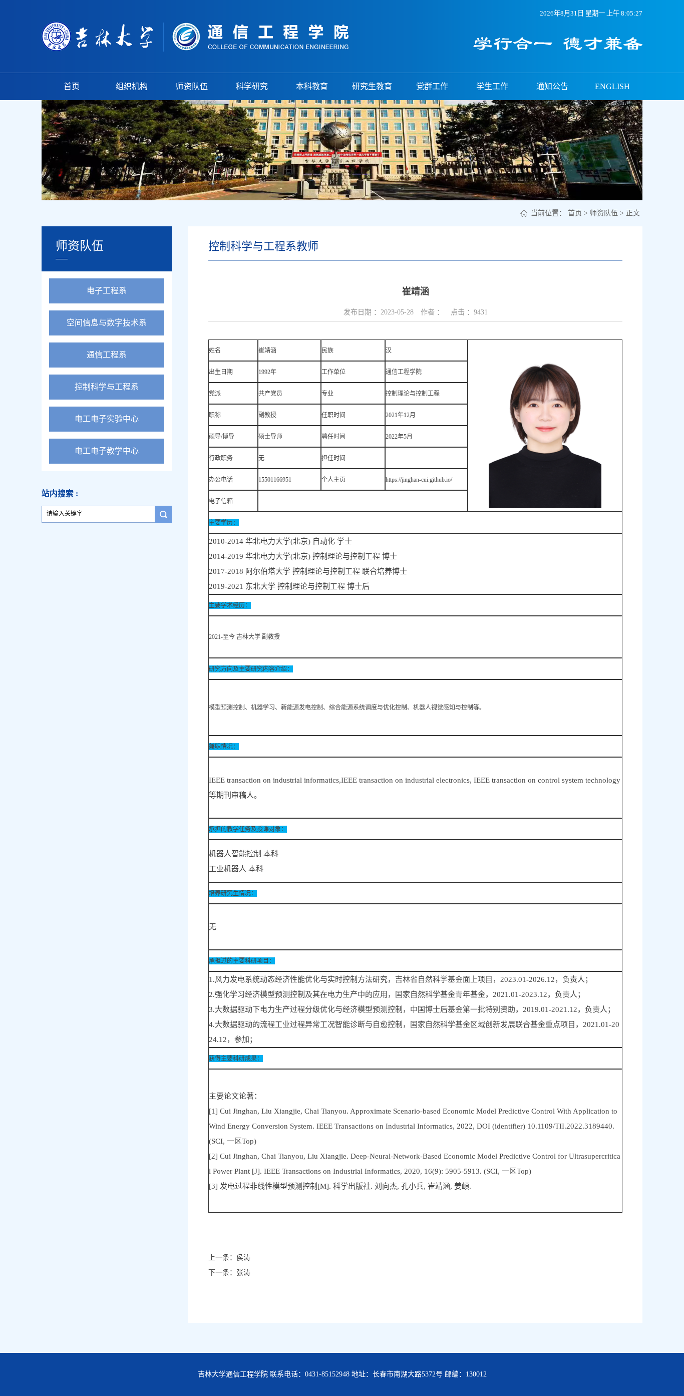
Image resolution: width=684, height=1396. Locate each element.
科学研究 (252, 86)
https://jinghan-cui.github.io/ (419, 479)
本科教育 (312, 86)
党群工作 (432, 86)
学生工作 (492, 86)
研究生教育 (372, 86)
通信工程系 (107, 355)
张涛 (243, 1272)
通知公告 (552, 86)
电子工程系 (107, 290)
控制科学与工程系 (107, 387)
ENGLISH (612, 86)
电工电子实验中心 (107, 419)
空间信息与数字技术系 (107, 322)
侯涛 (243, 1257)
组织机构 (132, 86)
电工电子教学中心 (107, 451)
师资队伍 (192, 86)
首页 (72, 86)
